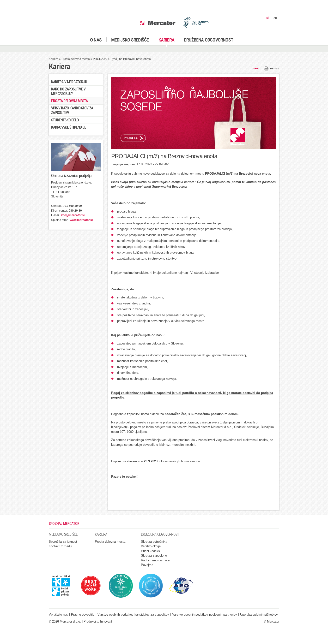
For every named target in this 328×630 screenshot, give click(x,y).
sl (267, 18)
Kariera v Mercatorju (69, 82)
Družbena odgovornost (208, 40)
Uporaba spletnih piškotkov (259, 614)
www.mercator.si (81, 220)
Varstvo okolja (151, 546)
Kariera (166, 40)
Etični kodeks (150, 551)
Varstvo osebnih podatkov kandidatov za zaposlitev (133, 614)
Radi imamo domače (155, 560)
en (275, 18)
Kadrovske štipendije (68, 127)
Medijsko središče (130, 40)
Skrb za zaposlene (154, 555)
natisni (274, 68)
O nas (96, 40)
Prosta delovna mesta (75, 59)
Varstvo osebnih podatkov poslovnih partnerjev (204, 614)
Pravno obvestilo (82, 614)
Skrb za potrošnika (154, 541)
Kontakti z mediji (60, 546)
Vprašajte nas (58, 614)
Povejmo (147, 565)
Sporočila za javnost (63, 541)
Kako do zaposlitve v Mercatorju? (68, 91)
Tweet (255, 68)
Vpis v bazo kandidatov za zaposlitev (72, 110)
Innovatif (106, 621)
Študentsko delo (65, 120)
